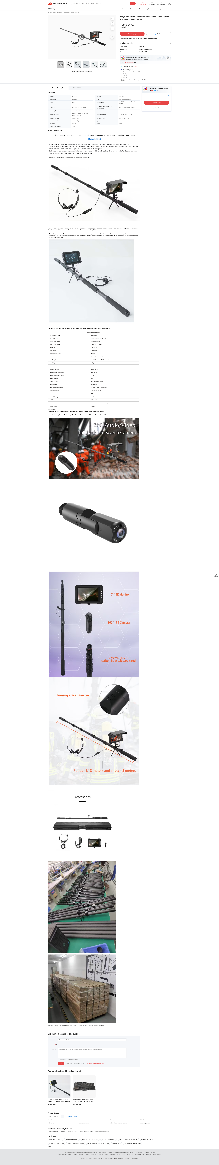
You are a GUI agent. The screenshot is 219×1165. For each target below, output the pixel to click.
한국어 (123, 1154)
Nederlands (112, 1154)
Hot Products (68, 1152)
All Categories (53, 9)
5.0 (150, 90)
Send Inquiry (132, 34)
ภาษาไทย (137, 1154)
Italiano (101, 1154)
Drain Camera (51, 1120)
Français (87, 1154)
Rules (170, 9)
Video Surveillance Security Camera (128, 1139)
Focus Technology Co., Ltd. (98, 1158)
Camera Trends (116, 1143)
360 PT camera (144, 1120)
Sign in (169, 4)
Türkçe (142, 1154)
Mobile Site (146, 1152)
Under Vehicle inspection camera (118, 1123)
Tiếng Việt (148, 1154)
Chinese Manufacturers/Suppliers (89, 1152)
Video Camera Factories (72, 1139)
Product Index (139, 1152)
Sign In (122, 80)
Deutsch (106, 1154)
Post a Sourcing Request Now (95, 1063)
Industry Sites (120, 1152)
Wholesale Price (112, 1152)
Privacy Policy (135, 1158)
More (49, 1146)
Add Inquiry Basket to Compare (82, 72)
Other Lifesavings (75, 12)
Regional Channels (129, 1152)
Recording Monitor (145, 1123)
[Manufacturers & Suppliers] (57, 3)
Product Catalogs (72, 1116)
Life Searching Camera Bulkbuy (132, 1143)
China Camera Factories (55, 1139)
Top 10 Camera (105, 1143)
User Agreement (119, 1158)
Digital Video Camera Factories (90, 1139)
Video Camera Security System (75, 1143)
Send (61, 1063)
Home (49, 12)
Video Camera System (147, 1139)
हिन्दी (132, 1154)
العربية (118, 1154)
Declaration (127, 1158)
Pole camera (51, 1123)
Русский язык (94, 1154)
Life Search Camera (84, 1123)
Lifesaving (66, 12)
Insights (153, 1152)
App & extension (150, 9)
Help (140, 9)
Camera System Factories (108, 1139)
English (69, 1154)
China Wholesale (102, 1152)
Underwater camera (84, 1120)
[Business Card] (168, 95)
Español (75, 1154)
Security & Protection (57, 12)
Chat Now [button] (160, 34)
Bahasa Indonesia (157, 1154)
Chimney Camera (114, 1120)
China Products (76, 1152)
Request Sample (152, 38)
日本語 (128, 1154)
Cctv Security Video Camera (56, 1143)
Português (81, 1154)
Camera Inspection (92, 1143)
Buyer (131, 9)
